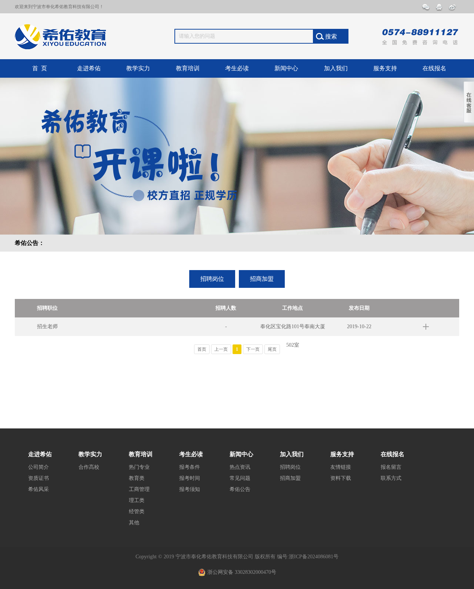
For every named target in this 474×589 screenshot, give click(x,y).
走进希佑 (89, 68)
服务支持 (385, 68)
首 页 (39, 68)
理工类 (136, 500)
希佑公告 (240, 489)
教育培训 (188, 68)
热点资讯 (240, 467)
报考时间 (189, 478)
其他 (134, 522)
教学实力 (138, 68)
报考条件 (189, 467)
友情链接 (340, 467)
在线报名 (434, 68)
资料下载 (340, 478)
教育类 (136, 478)
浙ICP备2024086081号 (313, 556)
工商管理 (139, 489)
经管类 (136, 511)
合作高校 (89, 467)
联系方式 (391, 478)
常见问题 (240, 478)
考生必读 (237, 68)
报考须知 (189, 489)
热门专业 (139, 467)
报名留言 (391, 467)
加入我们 (336, 68)
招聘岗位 (212, 279)
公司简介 (38, 467)
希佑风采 (38, 489)
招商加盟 (262, 279)
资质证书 (38, 478)
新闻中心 (286, 68)
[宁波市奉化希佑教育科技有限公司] (62, 35)
